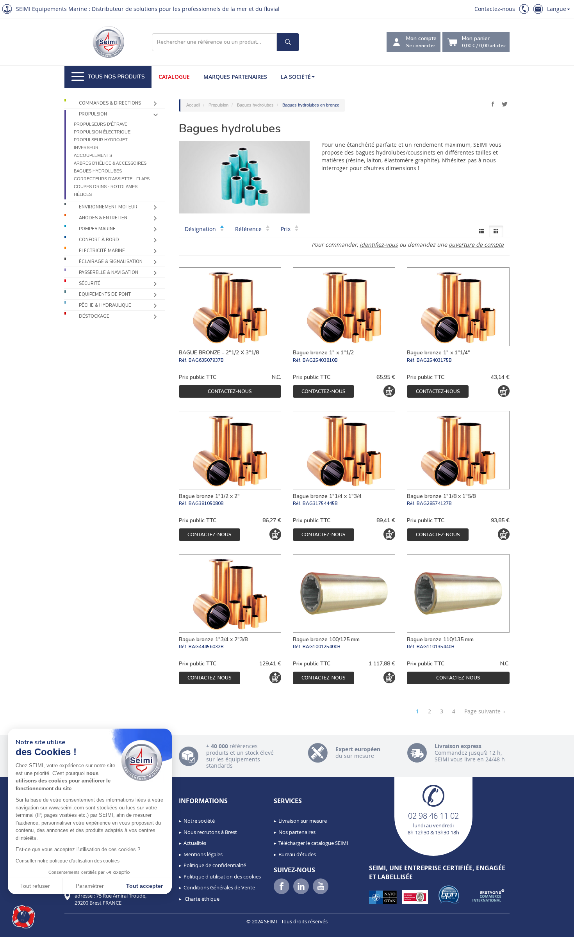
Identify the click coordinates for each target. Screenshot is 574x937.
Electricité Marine (102, 251)
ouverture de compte (476, 244)
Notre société (199, 820)
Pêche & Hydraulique (105, 305)
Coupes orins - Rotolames (105, 186)
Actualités (195, 842)
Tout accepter (144, 886)
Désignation (201, 229)
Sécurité (89, 283)
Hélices (83, 194)
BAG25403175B (434, 360)
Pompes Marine (97, 229)
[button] (23, 917)
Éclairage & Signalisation (111, 262)
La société (296, 76)
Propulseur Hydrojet (101, 139)
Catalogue (174, 76)
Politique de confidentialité (215, 865)
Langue (556, 8)
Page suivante (484, 711)
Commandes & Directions (110, 103)
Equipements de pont (105, 294)
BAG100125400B (321, 647)
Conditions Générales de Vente (219, 887)
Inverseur (86, 147)
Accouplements (93, 155)
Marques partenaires (235, 76)
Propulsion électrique (102, 132)
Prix (286, 229)
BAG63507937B (206, 360)
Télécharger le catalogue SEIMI (313, 842)
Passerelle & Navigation (108, 273)
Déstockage (94, 316)
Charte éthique (201, 898)
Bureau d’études (297, 854)
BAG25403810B (320, 360)
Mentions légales (203, 854)
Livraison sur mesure (302, 820)
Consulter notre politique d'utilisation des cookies (67, 861)
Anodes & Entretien (103, 218)
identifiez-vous (379, 244)
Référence (249, 229)
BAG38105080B (206, 503)
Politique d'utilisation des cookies (222, 876)
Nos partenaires (297, 832)
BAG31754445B (320, 503)
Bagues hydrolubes (98, 171)
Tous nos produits (116, 76)
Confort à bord (99, 240)
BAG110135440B (436, 647)
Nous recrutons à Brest (210, 832)
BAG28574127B (434, 503)
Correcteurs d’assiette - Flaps (112, 178)
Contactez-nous (494, 8)
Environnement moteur (108, 207)
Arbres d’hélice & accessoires (110, 163)
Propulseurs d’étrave (100, 124)
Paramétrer (90, 886)
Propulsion (93, 114)
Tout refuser (35, 886)
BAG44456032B (206, 647)
